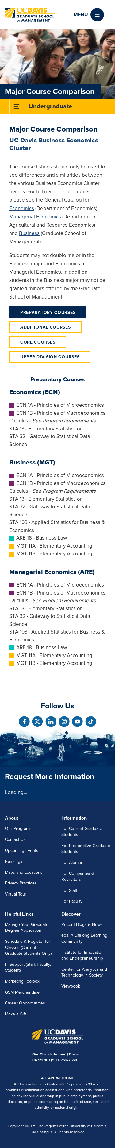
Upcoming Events (21, 850)
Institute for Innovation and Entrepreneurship (82, 955)
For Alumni (71, 862)
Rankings (13, 861)
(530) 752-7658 (64, 1060)
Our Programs (18, 828)
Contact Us (15, 839)
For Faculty (71, 901)
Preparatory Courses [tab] (47, 312)
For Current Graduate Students (81, 831)
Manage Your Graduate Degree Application (26, 927)
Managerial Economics (35, 217)
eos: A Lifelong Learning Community (84, 938)
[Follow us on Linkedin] (51, 721)
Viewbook (70, 986)
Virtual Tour (15, 894)
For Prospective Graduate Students (85, 848)
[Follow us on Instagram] (64, 721)
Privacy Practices (21, 883)
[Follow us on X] (37, 721)
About (11, 818)
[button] (88, 15)
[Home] (30, 15)
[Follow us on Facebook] (24, 721)
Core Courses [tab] (37, 342)
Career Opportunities (25, 1003)
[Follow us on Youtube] (77, 721)
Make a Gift (15, 1014)
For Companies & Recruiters (77, 876)
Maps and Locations (24, 872)
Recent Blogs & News (82, 924)
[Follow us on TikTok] (91, 721)
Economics (21, 208)
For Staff (69, 890)
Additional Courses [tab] (45, 327)
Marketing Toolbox (22, 981)
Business (29, 233)
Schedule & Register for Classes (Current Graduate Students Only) (28, 947)
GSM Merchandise (22, 992)
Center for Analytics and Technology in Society (84, 972)
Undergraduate (50, 106)
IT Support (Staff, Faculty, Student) (28, 967)
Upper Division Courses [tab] (49, 357)
